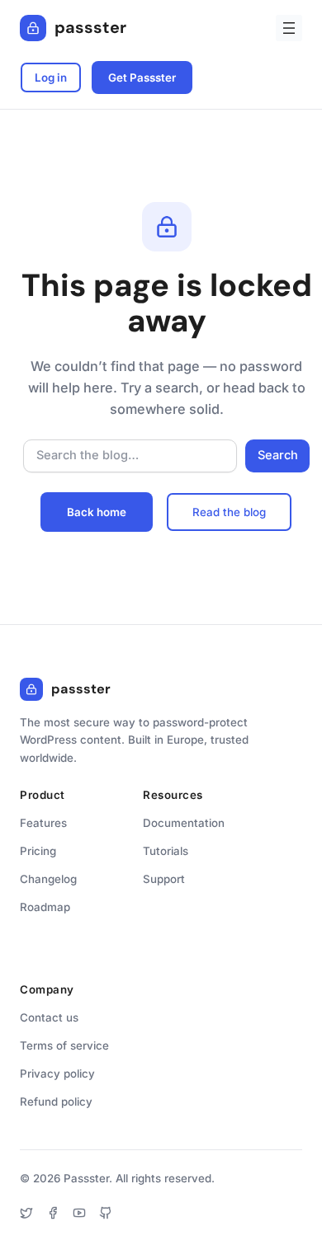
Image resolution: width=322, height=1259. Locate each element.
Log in (51, 77)
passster (90, 27)
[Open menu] (289, 28)
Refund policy (56, 1101)
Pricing (38, 850)
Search (278, 455)
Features (43, 822)
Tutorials (165, 850)
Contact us (49, 1017)
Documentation (184, 822)
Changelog (48, 879)
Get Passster (142, 77)
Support (164, 879)
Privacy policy (57, 1073)
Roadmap (45, 907)
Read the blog (229, 512)
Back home (96, 512)
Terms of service (64, 1045)
